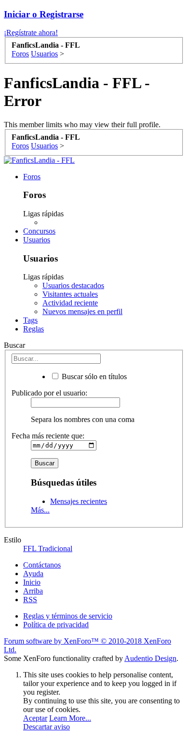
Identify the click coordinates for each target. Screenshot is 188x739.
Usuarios (36, 240)
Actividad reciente (70, 303)
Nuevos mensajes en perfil (82, 311)
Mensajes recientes (78, 501)
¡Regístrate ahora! (31, 32)
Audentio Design (150, 658)
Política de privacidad (56, 624)
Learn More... (70, 718)
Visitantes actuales (70, 294)
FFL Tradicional (47, 548)
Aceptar (35, 718)
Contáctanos (42, 565)
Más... (40, 510)
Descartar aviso (46, 727)
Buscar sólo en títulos (93, 376)
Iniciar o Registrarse (43, 14)
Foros (31, 176)
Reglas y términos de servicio (67, 616)
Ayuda (33, 573)
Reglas (33, 329)
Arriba (33, 591)
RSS (30, 599)
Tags (30, 320)
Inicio (31, 582)
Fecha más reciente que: (48, 436)
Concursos (39, 231)
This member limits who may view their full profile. (82, 124)
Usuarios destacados (73, 285)
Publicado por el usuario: (49, 393)
